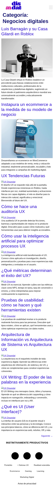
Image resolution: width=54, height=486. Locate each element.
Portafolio (8, 465)
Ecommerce (15, 471)
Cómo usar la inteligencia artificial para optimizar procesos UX (25, 241)
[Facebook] (39, 455)
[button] (51, 7)
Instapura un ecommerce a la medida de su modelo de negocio (26, 109)
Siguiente (47, 436)
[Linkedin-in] (15, 455)
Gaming (28, 471)
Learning (40, 471)
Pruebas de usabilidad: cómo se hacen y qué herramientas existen (22, 305)
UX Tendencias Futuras (23, 175)
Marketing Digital (27, 477)
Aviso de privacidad (27, 483)
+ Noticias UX (23, 465)
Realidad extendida (42, 465)
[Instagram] (27, 455)
